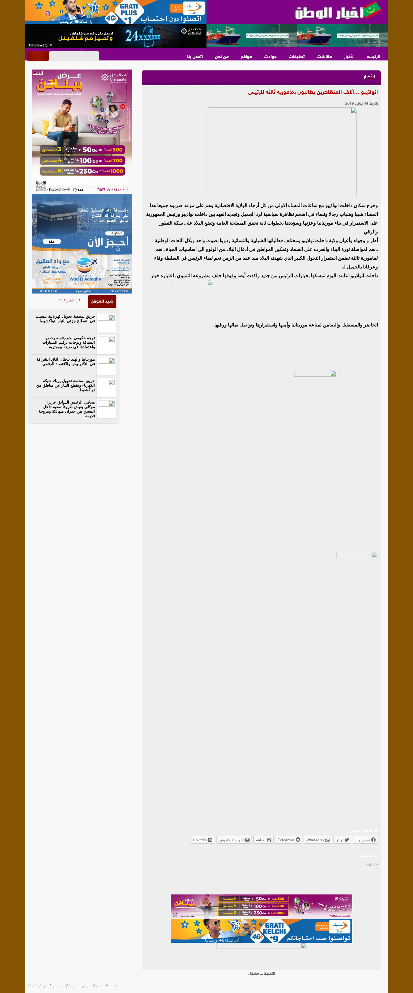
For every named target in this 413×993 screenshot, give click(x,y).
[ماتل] (261, 954)
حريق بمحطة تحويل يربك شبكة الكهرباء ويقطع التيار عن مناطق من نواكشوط (65, 385)
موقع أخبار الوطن (46, 985)
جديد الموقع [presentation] (102, 301)
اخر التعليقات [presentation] (70, 300)
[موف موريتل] (116, 12)
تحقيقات (297, 57)
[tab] (102, 301)
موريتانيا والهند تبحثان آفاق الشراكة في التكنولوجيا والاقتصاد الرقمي (66, 361)
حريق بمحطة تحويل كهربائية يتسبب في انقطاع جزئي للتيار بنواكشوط (65, 318)
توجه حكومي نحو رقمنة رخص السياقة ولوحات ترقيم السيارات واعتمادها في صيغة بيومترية (68, 342)
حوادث (270, 57)
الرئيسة (373, 57)
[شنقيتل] (116, 36)
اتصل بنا (195, 57)
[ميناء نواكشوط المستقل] (297, 35)
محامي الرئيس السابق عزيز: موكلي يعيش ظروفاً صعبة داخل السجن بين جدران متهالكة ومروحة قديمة (66, 409)
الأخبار (349, 57)
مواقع (246, 57)
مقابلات (324, 57)
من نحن (222, 57)
